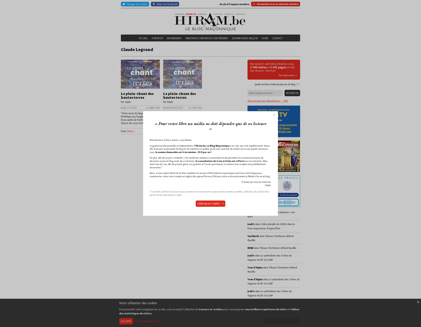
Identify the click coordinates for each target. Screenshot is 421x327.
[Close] (274, 114)
